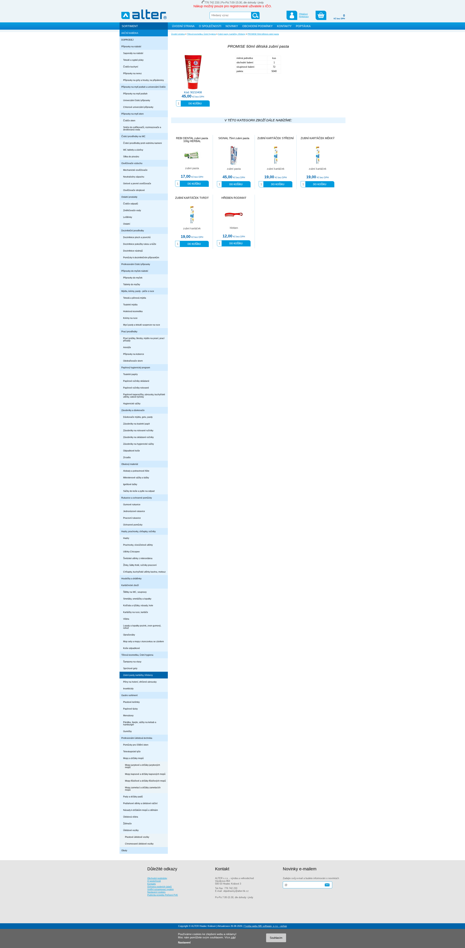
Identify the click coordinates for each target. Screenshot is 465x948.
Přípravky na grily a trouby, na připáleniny (143, 80)
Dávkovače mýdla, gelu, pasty (138, 417)
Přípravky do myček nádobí (134, 271)
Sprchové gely (130, 668)
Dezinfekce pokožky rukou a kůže (139, 244)
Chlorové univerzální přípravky (138, 107)
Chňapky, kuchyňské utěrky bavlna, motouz (144, 572)
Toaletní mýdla (130, 304)
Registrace (304, 16)
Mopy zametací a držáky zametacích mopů (143, 788)
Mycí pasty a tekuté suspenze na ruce (141, 325)
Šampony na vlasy (132, 661)
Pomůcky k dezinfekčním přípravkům (141, 257)
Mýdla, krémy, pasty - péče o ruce (137, 291)
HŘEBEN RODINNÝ (233, 197)
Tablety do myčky (131, 284)
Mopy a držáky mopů (133, 758)
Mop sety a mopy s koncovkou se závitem (143, 641)
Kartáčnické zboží (130, 585)
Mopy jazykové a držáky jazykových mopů (142, 766)
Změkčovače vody (132, 210)
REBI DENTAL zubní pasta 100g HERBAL (192, 140)
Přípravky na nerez (132, 73)
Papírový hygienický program (135, 367)
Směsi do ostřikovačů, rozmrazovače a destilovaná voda (142, 128)
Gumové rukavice (131, 504)
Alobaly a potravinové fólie (136, 471)
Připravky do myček (132, 277)
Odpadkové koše (131, 450)
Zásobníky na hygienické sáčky (138, 444)
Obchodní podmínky (157, 878)
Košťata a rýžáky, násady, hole (138, 605)
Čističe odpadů (130, 203)
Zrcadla (127, 457)
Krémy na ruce (130, 318)
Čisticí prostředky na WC (133, 136)
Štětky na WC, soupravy (135, 592)
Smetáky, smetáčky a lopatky (137, 599)
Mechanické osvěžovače (135, 170)
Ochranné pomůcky (132, 524)
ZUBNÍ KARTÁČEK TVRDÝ (192, 197)
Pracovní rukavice (132, 518)
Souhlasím (276, 937)
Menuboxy (128, 715)
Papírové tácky (130, 709)
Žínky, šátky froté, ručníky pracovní (140, 565)
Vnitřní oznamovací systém (160, 889)
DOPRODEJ (127, 40)
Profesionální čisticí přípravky (135, 264)
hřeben (234, 227)
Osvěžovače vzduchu (131, 163)
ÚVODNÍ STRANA (183, 26)
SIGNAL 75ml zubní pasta (233, 138)
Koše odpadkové (131, 648)
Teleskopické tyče (132, 751)
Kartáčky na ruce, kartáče (135, 612)
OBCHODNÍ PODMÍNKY (257, 26)
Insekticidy (128, 688)
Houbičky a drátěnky (131, 578)
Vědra (126, 619)
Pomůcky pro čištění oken (135, 745)
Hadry (126, 538)
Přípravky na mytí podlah (135, 93)
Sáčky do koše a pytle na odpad (139, 491)
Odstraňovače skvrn (133, 361)
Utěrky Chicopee (131, 551)
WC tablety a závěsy (133, 150)
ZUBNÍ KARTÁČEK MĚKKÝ (318, 138)
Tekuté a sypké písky (133, 60)
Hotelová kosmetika (133, 311)
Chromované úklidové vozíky (139, 844)
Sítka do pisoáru (131, 156)
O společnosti (154, 881)
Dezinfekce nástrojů (133, 251)
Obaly (124, 850)
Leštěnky (127, 217)
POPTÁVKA (303, 26)
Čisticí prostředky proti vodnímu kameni (142, 143)
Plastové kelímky (131, 702)
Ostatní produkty (129, 197)
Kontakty (151, 884)
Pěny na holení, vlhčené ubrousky (140, 682)
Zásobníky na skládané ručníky (138, 437)
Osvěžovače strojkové (134, 190)
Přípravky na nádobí (131, 46)
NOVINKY (232, 26)
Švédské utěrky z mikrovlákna (137, 558)
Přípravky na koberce (133, 354)
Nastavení (184, 942)
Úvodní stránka (178, 34)
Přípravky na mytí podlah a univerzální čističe (143, 87)
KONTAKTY (284, 26)
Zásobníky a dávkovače (133, 410)
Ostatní (126, 224)
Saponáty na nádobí (133, 53)
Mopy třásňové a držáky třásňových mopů (145, 781)
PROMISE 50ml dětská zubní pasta (263, 34)
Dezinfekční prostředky (132, 230)
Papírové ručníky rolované (136, 388)
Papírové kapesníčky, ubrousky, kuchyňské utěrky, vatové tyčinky (144, 395)
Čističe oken (129, 120)
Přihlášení (303, 14)
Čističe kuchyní (130, 66)
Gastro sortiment (129, 695)
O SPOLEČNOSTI (210, 26)
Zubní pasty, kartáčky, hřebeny (138, 675)
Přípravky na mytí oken (132, 114)
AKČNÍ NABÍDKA (129, 33)
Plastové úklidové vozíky (137, 837)
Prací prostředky (129, 331)
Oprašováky (129, 635)
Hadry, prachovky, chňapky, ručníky (138, 531)
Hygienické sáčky (131, 403)
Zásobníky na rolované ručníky (138, 430)
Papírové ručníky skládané (136, 381)
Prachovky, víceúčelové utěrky (138, 545)
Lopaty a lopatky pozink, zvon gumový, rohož (142, 626)
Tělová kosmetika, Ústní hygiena (137, 655)
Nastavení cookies (156, 892)
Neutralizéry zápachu (133, 177)
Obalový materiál (129, 464)
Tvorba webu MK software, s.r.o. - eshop (265, 926)
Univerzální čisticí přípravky (136, 100)
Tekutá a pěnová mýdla (134, 298)
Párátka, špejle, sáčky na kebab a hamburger (139, 723)
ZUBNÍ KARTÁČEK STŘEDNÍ (275, 138)
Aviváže (127, 347)
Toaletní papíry (130, 374)
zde (233, 937)
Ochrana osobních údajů (159, 886)
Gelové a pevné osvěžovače (137, 183)
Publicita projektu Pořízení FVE (162, 895)
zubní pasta (192, 168)
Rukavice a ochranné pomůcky (136, 498)
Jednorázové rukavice (134, 511)
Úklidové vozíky (131, 830)
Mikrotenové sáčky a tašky (136, 477)
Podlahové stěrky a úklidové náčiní (140, 803)
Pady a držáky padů (133, 796)
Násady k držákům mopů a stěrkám (140, 810)
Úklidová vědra (130, 817)
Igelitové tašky (130, 484)
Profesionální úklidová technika (136, 738)
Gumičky (127, 731)
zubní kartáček (275, 168)
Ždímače (127, 823)
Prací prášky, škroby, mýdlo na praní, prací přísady (143, 339)
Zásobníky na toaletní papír (136, 424)
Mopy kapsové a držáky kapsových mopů (145, 774)
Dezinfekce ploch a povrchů (137, 237)
